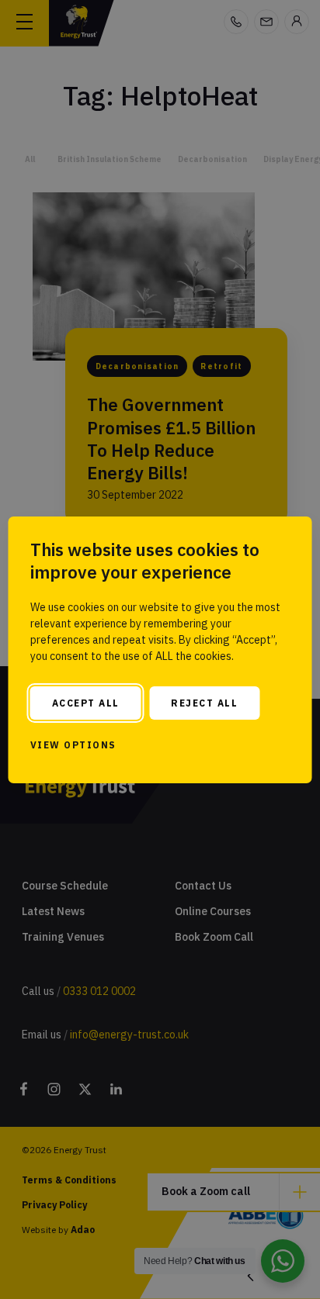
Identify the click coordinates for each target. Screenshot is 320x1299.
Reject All (204, 703)
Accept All (86, 703)
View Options (73, 745)
